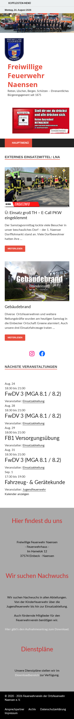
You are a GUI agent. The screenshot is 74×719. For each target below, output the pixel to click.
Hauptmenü (20, 142)
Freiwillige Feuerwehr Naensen (26, 75)
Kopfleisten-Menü (19, 3)
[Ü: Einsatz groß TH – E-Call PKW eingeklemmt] (37, 187)
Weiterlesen (15, 248)
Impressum (11, 713)
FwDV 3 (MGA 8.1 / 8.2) (33, 394)
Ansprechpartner (14, 709)
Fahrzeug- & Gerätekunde (35, 482)
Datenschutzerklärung (53, 709)
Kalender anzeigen (17, 494)
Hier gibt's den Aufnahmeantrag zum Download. (37, 629)
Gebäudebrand (18, 307)
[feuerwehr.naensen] (31, 353)
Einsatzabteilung (33, 401)
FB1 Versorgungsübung (32, 438)
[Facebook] (42, 353)
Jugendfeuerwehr (34, 489)
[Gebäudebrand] (37, 281)
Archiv (32, 709)
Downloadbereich (27, 675)
